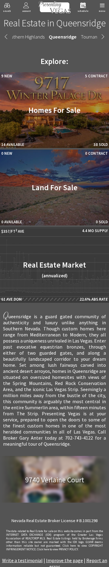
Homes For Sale (54, 110)
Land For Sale (55, 187)
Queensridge (63, 37)
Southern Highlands (25, 37)
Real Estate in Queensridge (55, 23)
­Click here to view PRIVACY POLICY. (57, 549)
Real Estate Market (54, 269)
